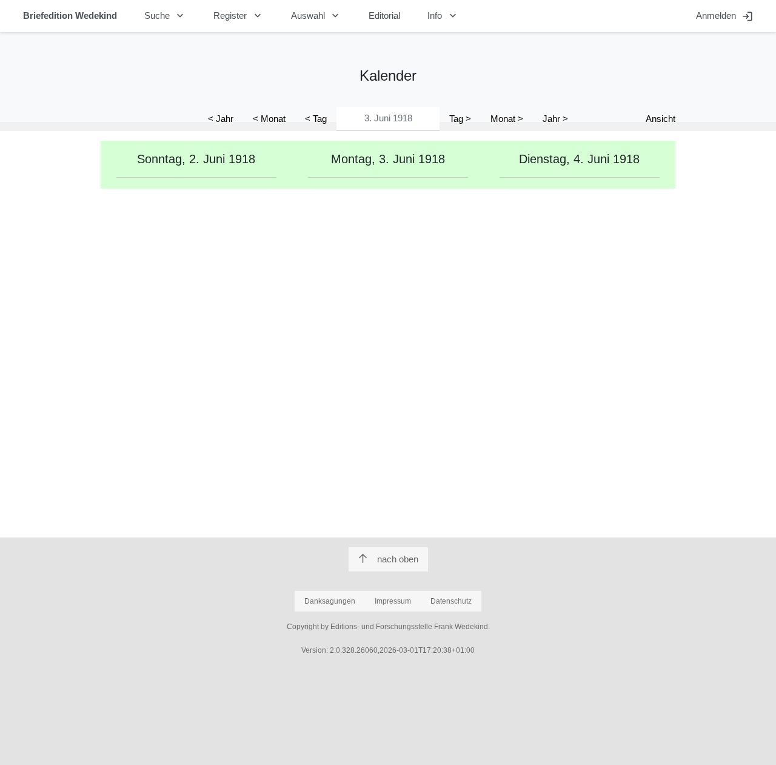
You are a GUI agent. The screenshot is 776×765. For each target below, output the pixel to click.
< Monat (269, 118)
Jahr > (555, 118)
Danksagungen (329, 601)
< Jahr (220, 118)
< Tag (316, 118)
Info (443, 15)
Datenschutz (451, 601)
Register (238, 15)
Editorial (384, 15)
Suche (165, 15)
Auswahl (316, 15)
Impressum (393, 601)
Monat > (506, 118)
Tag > (460, 118)
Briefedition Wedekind (70, 15)
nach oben (397, 559)
